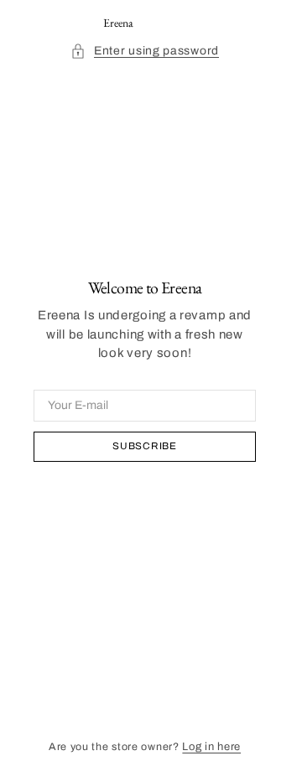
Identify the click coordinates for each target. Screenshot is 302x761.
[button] (144, 51)
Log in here (211, 747)
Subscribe (144, 446)
